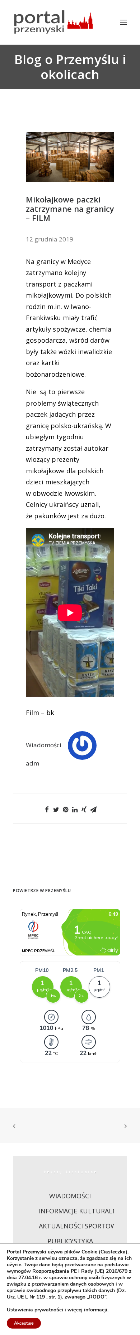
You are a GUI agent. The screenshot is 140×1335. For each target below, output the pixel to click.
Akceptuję (24, 1323)
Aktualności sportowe (79, 1226)
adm (32, 763)
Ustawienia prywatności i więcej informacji (57, 1310)
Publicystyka (70, 1241)
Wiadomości (43, 745)
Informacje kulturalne (80, 1211)
